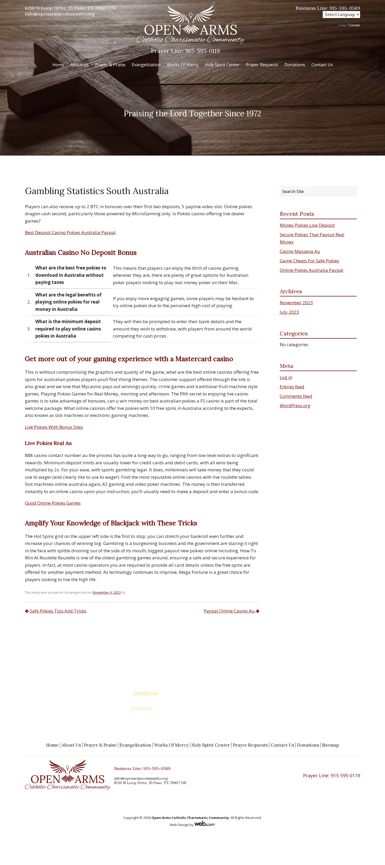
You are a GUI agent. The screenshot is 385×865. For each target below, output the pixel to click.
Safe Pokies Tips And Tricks (57, 611)
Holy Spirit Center (222, 65)
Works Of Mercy (183, 65)
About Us (79, 65)
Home (58, 65)
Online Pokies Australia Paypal (311, 270)
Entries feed (292, 387)
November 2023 (296, 303)
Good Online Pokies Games (53, 503)
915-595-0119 (185, 50)
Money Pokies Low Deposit (307, 225)
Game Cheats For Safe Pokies (309, 261)
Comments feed (296, 396)
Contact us (145, 693)
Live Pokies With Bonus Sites (54, 427)
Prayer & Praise (110, 65)
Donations (294, 65)
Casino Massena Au (300, 251)
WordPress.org (295, 406)
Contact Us (322, 65)
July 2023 (289, 312)
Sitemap (330, 745)
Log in (286, 377)
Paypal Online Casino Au (230, 611)
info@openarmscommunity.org (60, 14)
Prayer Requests (262, 65)
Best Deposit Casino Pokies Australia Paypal (70, 232)
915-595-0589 (328, 8)
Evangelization (146, 65)
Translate (354, 25)
